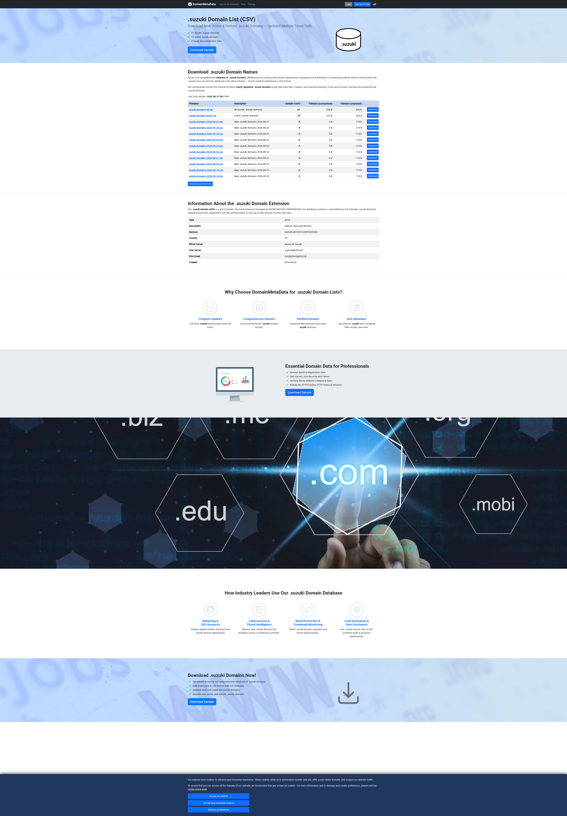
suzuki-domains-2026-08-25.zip (206, 133)
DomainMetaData (204, 4)
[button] (375, 4)
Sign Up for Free (362, 4)
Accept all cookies (218, 796)
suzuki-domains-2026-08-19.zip (206, 170)
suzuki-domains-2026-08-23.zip (206, 145)
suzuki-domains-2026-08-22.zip (206, 152)
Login (348, 4)
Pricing (251, 4)
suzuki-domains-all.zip (201, 109)
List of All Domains (229, 4)
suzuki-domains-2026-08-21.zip (206, 158)
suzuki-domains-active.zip (202, 115)
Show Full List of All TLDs (200, 183)
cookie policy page (197, 789)
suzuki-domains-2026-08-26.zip (206, 127)
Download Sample (202, 50)
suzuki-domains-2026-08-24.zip (206, 139)
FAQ (243, 4)
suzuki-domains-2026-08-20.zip (206, 164)
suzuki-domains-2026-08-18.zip (206, 176)
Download (372, 109)
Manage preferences (218, 809)
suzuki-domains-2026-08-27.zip (206, 121)
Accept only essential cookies (218, 802)
